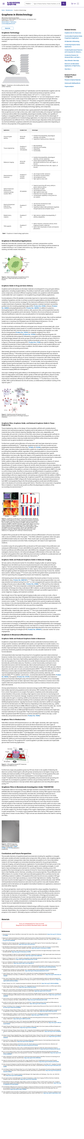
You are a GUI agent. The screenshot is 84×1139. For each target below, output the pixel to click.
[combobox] (45, 4)
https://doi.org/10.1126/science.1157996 (21, 952)
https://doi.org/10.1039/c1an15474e (21, 1018)
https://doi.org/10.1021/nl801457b (33, 955)
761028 (31, 447)
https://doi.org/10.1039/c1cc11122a (39, 1015)
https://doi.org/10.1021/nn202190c (38, 1003)
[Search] (63, 4)
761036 (38, 447)
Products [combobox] (28, 3)
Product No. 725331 (22, 332)
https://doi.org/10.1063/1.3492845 (18, 1089)
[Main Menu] (4, 3)
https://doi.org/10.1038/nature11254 (52, 1093)
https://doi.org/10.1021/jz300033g (14, 1075)
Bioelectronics (9, 10)
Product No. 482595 (32, 308)
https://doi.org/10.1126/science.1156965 (41, 948)
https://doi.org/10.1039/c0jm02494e (47, 967)
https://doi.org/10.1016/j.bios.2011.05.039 (28, 1045)
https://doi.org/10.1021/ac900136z (25, 1041)
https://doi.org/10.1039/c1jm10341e (27, 987)
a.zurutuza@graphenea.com (8, 23)
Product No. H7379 (23, 677)
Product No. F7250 (34, 342)
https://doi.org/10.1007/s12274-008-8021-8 (24, 963)
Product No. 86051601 (20, 580)
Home (3, 10)
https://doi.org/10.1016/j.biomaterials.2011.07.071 (37, 970)
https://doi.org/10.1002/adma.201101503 (37, 999)
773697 (15, 846)
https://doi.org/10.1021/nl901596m (32, 1057)
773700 (3, 848)
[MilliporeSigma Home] (13, 3)
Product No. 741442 (29, 334)
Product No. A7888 (32, 584)
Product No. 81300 (39, 306)
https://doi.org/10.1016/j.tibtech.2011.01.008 (26, 959)
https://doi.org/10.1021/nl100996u (28, 1027)
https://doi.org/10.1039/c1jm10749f (48, 1011)
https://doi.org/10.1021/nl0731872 (27, 944)
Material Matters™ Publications (9, 22)
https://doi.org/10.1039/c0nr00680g (49, 983)
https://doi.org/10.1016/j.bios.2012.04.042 (49, 1061)
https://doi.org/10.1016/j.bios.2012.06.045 (50, 1049)
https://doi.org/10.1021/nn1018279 (42, 991)
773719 (10, 848)
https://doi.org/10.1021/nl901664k (28, 1079)
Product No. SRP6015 (34, 629)
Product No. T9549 (33, 716)
